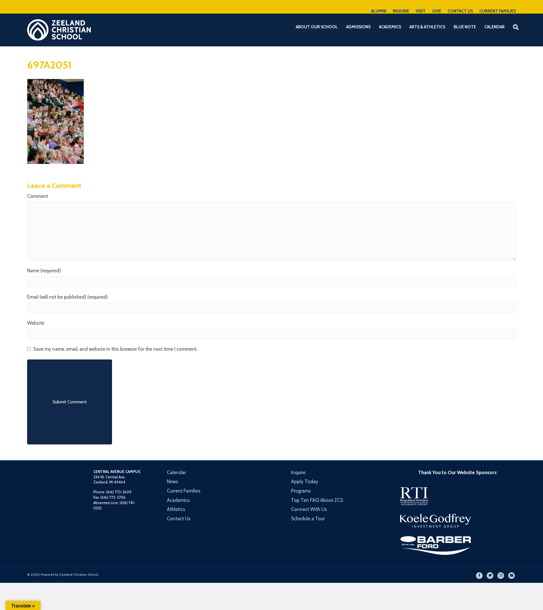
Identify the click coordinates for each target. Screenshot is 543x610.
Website (35, 323)
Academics (390, 26)
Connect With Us (309, 509)
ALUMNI (378, 11)
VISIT (421, 11)
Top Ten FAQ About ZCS (317, 500)
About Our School (317, 26)
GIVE (436, 11)
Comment (37, 196)
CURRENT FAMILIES (497, 11)
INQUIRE (401, 11)
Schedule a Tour (308, 518)
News (172, 481)
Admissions (358, 26)
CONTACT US (460, 11)
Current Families (184, 491)
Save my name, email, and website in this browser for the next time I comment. (115, 349)
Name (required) (44, 270)
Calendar (494, 26)
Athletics (176, 509)
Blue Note (465, 26)
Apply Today (304, 481)
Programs (301, 491)
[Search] (512, 27)
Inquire (298, 472)
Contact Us (179, 518)
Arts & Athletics (427, 26)
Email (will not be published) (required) (67, 297)
